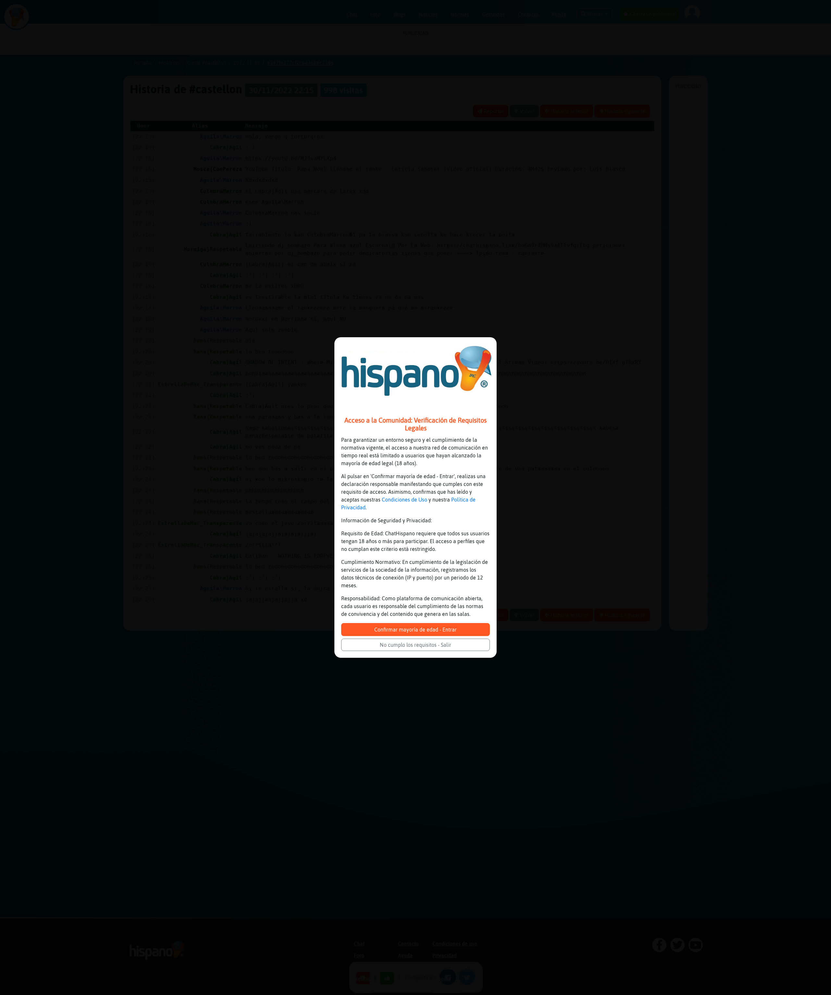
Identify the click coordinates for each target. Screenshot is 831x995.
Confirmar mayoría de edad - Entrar (415, 629)
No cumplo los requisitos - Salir (415, 645)
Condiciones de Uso (404, 500)
